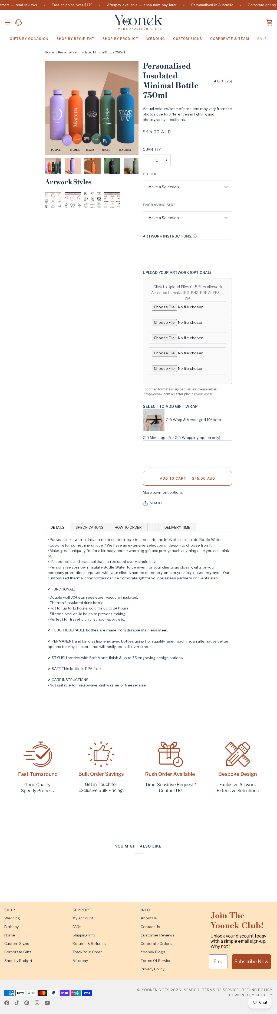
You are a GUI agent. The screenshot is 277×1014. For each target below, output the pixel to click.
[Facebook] (6, 1002)
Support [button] (81, 910)
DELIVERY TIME (177, 527)
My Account (82, 918)
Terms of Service (220, 990)
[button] (29, 39)
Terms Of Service (156, 960)
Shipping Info (83, 935)
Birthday (11, 927)
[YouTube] (47, 1002)
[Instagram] (37, 1002)
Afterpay (80, 960)
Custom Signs (16, 943)
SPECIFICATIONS (89, 527)
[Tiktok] (17, 1002)
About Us (149, 918)
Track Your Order (87, 952)
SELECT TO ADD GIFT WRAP (170, 406)
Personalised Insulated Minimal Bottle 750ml (91, 52)
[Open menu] (9, 22)
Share (156, 503)
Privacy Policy (152, 969)
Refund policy (257, 990)
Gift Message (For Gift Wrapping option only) (181, 437)
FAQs (76, 927)
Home (49, 52)
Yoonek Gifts (156, 990)
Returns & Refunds (89, 943)
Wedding (12, 918)
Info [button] (145, 910)
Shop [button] (9, 910)
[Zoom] (91, 108)
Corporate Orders (156, 943)
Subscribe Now (251, 961)
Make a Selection (164, 187)
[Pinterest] (26, 1002)
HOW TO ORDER (128, 527)
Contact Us (150, 927)
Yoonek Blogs (153, 952)
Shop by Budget (18, 960)
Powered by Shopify (251, 995)
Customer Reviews (157, 935)
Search (192, 990)
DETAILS (57, 527)
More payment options (163, 492)
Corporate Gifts (18, 952)
